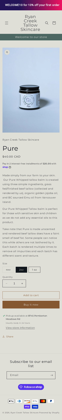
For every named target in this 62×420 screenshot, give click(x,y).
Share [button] (9, 336)
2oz (21, 269)
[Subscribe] (51, 375)
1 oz (34, 269)
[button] (6, 23)
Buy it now (31, 304)
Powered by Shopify (49, 412)
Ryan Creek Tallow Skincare (25, 412)
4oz (10, 270)
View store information (20, 327)
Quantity (7, 277)
